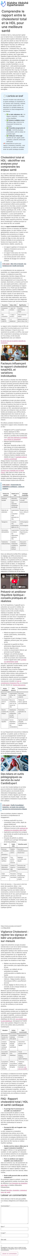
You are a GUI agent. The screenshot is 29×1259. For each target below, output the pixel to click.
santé (8, 1192)
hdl (5, 1192)
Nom (3, 1226)
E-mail (3, 1233)
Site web (3, 1239)
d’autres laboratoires (19, 685)
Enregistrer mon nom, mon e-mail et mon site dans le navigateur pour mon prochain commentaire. (14, 1249)
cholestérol (16, 1190)
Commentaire (5, 1206)
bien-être (9, 1190)
